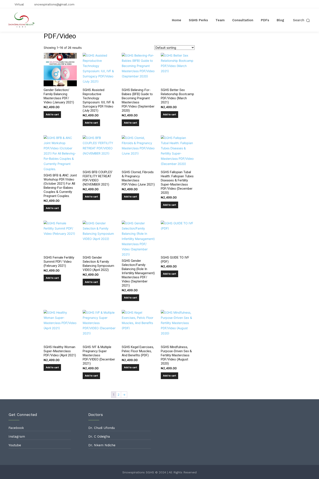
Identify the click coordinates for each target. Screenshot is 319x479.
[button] (302, 20)
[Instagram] (294, 4)
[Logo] (21, 20)
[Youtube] (308, 4)
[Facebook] (287, 4)
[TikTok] (301, 4)
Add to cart (52, 114)
